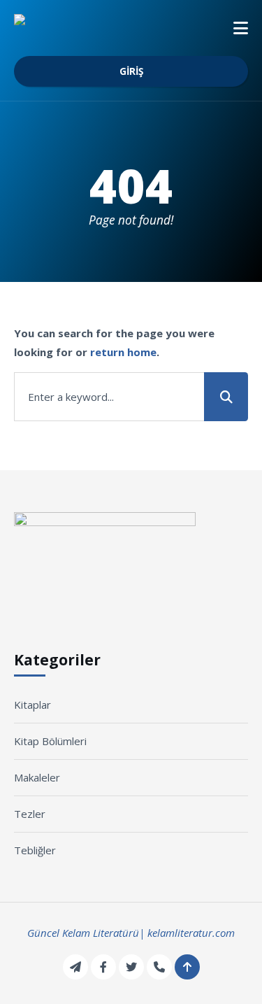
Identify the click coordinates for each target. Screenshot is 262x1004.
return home (123, 352)
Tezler (29, 814)
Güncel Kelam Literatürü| (86, 933)
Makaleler (37, 777)
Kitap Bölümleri (50, 741)
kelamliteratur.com (191, 933)
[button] (240, 28)
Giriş (131, 71)
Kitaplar (32, 705)
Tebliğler (35, 850)
